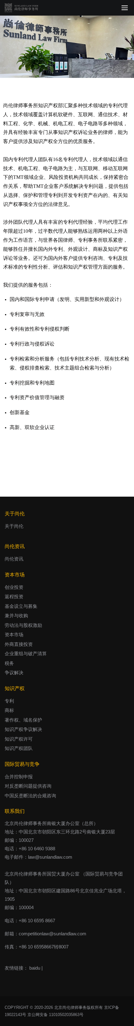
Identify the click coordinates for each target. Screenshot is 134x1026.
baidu (34, 968)
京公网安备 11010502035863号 (55, 1014)
